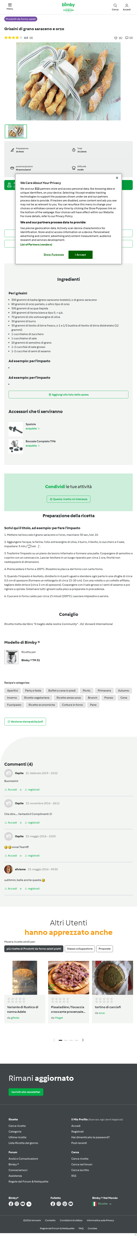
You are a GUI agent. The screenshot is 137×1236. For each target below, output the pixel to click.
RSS (73, 1175)
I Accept (80, 254)
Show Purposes (54, 254)
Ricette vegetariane (36, 697)
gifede (15, 1017)
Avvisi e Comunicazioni (23, 1158)
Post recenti (79, 1143)
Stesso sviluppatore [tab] (80, 948)
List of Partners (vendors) (36, 244)
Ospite (19, 773)
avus (102, 1013)
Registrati (77, 1131)
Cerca (75, 1152)
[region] (68, 219)
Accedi (75, 1126)
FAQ (81, 1228)
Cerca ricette (17, 1126)
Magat (59, 1017)
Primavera (104, 690)
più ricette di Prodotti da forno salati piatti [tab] (34, 948)
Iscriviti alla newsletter (26, 1092)
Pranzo (108, 697)
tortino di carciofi (108, 1007)
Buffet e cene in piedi (62, 690)
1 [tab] (60, 1040)
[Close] (117, 178)
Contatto (50, 1220)
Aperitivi (12, 690)
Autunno (123, 690)
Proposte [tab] (105, 948)
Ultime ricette (17, 1137)
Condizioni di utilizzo (71, 1220)
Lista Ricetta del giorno (23, 1143)
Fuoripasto (14, 704)
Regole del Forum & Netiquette (28, 1181)
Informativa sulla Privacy (100, 1220)
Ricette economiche (42, 704)
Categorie (15, 1131)
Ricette (13, 1119)
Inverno (12, 697)
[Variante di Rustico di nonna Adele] (24, 978)
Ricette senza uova (69, 697)
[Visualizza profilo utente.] (8, 773)
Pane (93, 704)
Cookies (92, 1228)
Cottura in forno (72, 704)
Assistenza (15, 1175)
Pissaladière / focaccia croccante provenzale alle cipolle (67, 1009)
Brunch (92, 697)
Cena (123, 697)
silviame (20, 869)
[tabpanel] (68, 1002)
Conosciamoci (18, 1170)
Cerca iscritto (80, 1170)
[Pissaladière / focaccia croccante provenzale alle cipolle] (68, 978)
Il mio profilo (97, 1119)
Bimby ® (14, 1164)
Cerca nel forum (81, 1164)
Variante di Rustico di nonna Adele (22, 1009)
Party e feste (33, 690)
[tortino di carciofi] (112, 978)
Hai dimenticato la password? (90, 1137)
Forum (13, 1152)
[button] (9, 7)
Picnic (87, 690)
